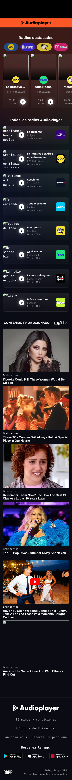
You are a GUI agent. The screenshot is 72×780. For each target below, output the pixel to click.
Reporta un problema (49, 737)
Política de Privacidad (36, 728)
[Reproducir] (23, 102)
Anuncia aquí (16, 737)
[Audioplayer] (36, 23)
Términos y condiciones (36, 719)
